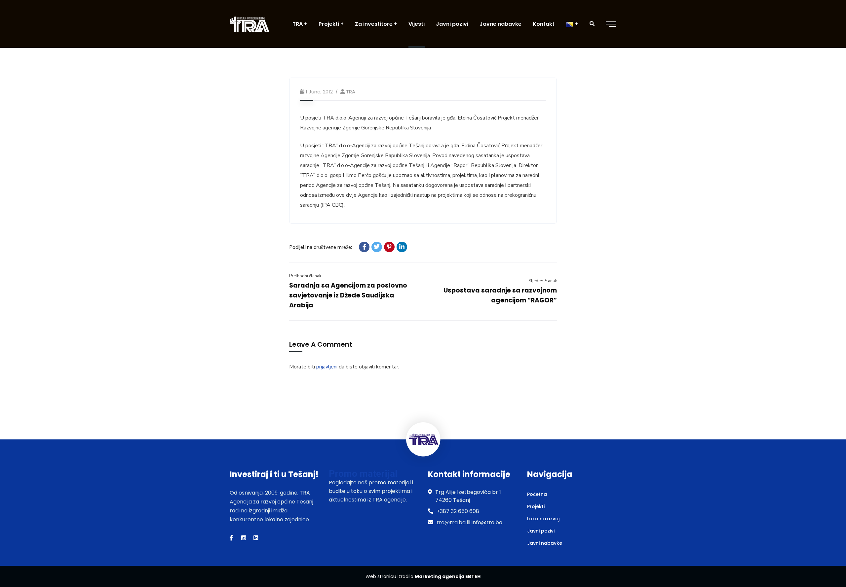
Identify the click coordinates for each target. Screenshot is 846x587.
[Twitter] (376, 247)
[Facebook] (364, 247)
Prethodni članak (305, 276)
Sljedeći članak (542, 281)
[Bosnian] (572, 24)
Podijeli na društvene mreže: (320, 247)
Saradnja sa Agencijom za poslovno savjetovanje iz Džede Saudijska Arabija (348, 295)
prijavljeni (326, 366)
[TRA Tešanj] (249, 24)
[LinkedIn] (402, 247)
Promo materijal (363, 473)
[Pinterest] (389, 247)
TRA (350, 91)
